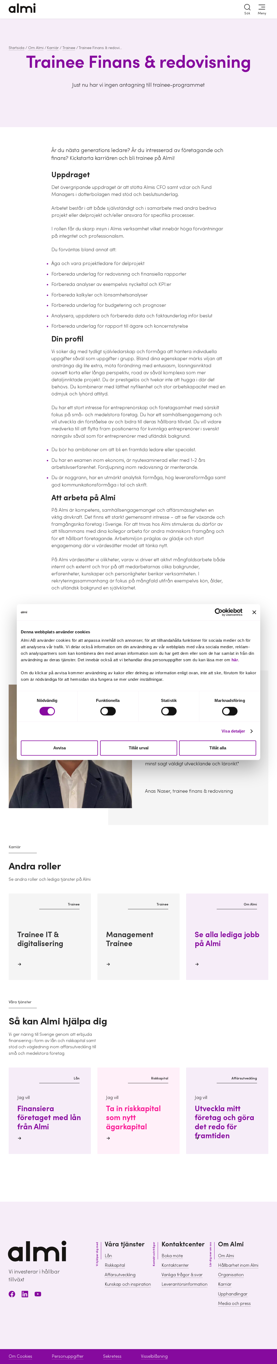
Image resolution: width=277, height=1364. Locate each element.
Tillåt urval (139, 748)
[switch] (108, 711)
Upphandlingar (233, 1294)
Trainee (68, 48)
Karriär (53, 48)
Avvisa (59, 748)
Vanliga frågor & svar (182, 1274)
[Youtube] (38, 1295)
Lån (108, 1255)
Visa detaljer (233, 731)
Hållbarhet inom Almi (238, 1265)
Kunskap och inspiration (128, 1284)
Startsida (16, 48)
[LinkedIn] (25, 1295)
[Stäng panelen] (254, 612)
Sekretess (112, 1356)
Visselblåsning (154, 1356)
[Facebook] (12, 1295)
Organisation (231, 1274)
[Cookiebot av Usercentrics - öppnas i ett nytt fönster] (218, 612)
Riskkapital (115, 1265)
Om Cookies (20, 1356)
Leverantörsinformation (184, 1284)
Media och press (234, 1303)
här (235, 659)
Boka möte (172, 1255)
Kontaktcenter (175, 1265)
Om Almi (36, 48)
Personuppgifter (68, 1356)
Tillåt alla (217, 748)
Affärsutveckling (120, 1274)
